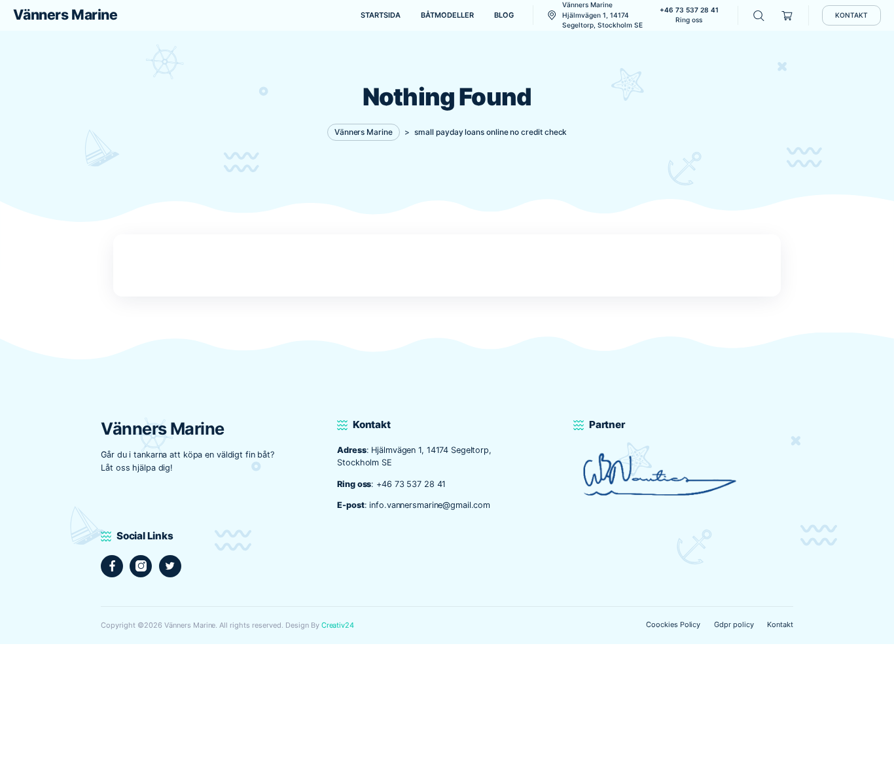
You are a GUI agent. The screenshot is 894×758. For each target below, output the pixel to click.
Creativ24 (338, 625)
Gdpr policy (734, 624)
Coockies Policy (673, 624)
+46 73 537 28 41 (411, 484)
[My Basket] (788, 15)
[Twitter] (170, 566)
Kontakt (780, 624)
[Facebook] (112, 566)
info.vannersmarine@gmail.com (429, 505)
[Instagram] (141, 566)
